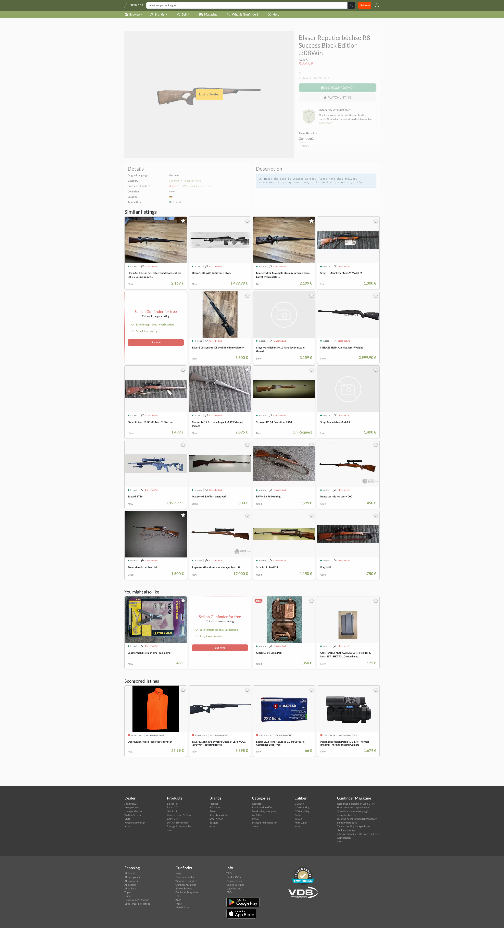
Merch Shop (182, 907)
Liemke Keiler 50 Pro (179, 815)
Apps (178, 899)
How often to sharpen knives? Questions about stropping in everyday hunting (353, 811)
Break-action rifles (262, 807)
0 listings (304, 145)
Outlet (128, 895)
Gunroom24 (307, 138)
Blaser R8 (172, 803)
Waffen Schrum (133, 815)
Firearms (174, 180)
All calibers (130, 888)
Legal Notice (233, 888)
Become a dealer (184, 877)
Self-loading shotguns (264, 811)
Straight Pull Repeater (264, 822)
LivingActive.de (133, 811)
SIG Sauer (215, 807)
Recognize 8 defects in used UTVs (356, 803)
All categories (132, 877)
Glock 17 (172, 811)
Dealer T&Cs (233, 877)
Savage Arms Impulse (179, 826)
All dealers (130, 884)
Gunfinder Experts (185, 884)
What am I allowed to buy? (198, 186)
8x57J (298, 818)
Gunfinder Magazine (186, 892)
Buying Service (183, 888)
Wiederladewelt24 (134, 822)
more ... (128, 826)
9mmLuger (301, 822)
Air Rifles (257, 815)
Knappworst (131, 807)
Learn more (325, 122)
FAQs (229, 892)
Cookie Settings (235, 884)
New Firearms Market (136, 899)
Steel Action (216, 818)
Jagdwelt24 (131, 803)
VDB (127, 818)
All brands (130, 873)
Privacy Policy (234, 881)
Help (276, 14)
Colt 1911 (173, 818)
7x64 (298, 815)
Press (178, 903)
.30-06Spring (302, 807)
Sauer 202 (173, 807)
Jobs (178, 895)
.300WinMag (302, 811)
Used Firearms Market (137, 903)
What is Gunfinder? (245, 14)
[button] (375, 5)
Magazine (210, 14)
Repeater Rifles (192, 180)
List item (365, 5)
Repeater (257, 803)
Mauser (213, 803)
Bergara (214, 822)
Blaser (213, 811)
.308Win (299, 803)
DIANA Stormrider (177, 822)
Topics (128, 892)
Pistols (255, 818)
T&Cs (229, 873)
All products (131, 881)
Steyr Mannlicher (219, 815)
